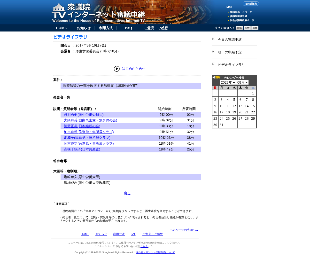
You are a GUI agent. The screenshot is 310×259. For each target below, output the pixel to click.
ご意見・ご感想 (156, 28)
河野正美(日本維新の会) (82, 126)
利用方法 (106, 28)
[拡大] (247, 29)
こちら (144, 246)
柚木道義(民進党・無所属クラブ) (89, 132)
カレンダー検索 (234, 77)
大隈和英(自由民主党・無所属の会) (90, 120)
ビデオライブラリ (231, 65)
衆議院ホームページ (241, 12)
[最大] (254, 29)
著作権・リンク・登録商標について (155, 252)
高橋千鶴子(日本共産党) (82, 149)
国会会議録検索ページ (242, 20)
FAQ (128, 28)
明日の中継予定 (230, 52)
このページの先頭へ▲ (184, 230)
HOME (61, 28)
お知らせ (84, 28)
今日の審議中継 (230, 39)
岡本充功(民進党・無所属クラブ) (89, 143)
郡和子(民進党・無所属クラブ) (87, 138)
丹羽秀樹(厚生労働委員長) (84, 115)
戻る (127, 193)
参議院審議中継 (238, 16)
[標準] (239, 29)
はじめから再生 (134, 69)
